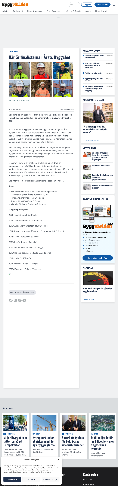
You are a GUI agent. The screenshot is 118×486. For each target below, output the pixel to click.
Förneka (31, 479)
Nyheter (5, 11)
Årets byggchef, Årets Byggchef (22, 292)
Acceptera (12, 479)
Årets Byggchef (53, 11)
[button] (58, 460)
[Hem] (15, 4)
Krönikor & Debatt (73, 11)
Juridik (88, 11)
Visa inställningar (50, 479)
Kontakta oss (88, 484)
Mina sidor (87, 479)
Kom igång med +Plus (97, 258)
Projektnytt (18, 11)
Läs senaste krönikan (91, 140)
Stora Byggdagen (34, 11)
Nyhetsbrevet (101, 11)
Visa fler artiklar (88, 299)
